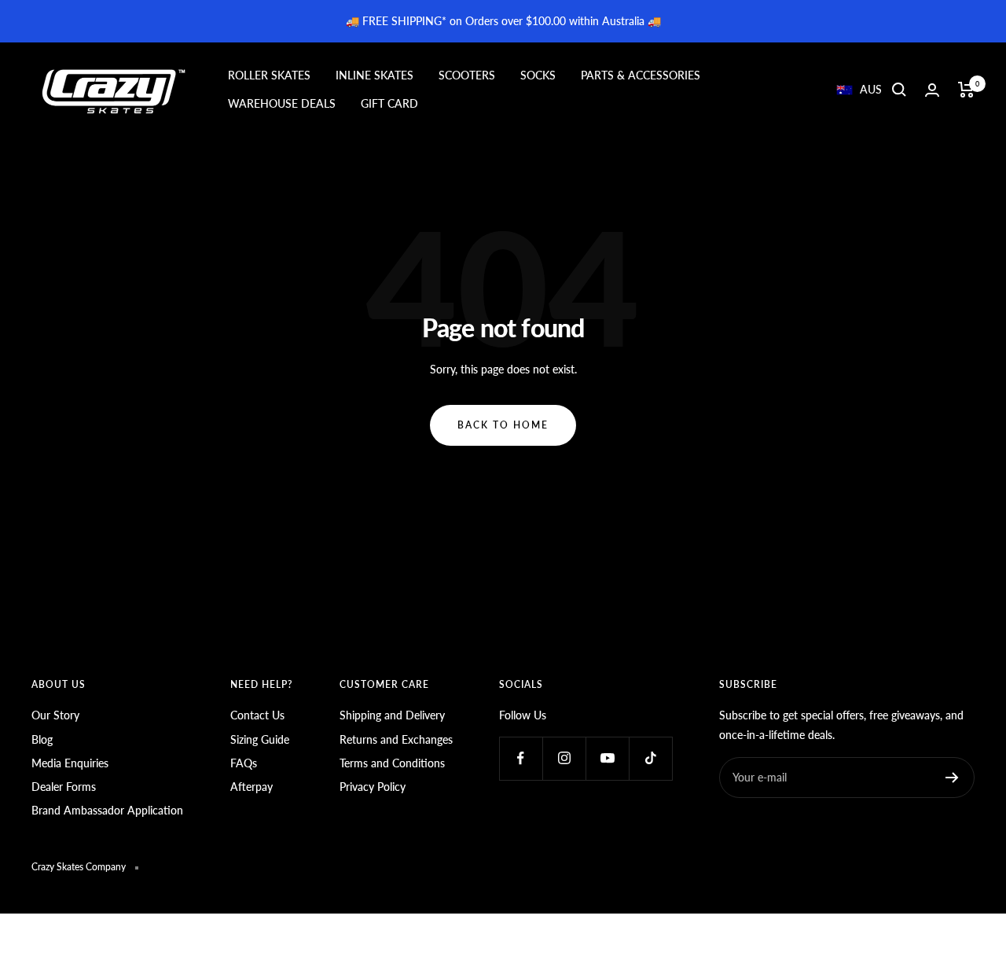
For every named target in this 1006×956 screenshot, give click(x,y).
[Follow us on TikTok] (650, 758)
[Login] (932, 90)
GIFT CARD (389, 103)
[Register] (952, 777)
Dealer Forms (63, 786)
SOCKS (538, 75)
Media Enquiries (69, 763)
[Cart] (966, 89)
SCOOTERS (467, 75)
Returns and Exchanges (396, 739)
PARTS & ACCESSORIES (640, 75)
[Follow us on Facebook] (520, 758)
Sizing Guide (259, 739)
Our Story (55, 715)
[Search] (899, 90)
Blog (42, 739)
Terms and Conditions (392, 763)
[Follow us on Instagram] (564, 758)
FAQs (243, 763)
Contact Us (257, 715)
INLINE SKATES (374, 75)
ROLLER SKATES (269, 75)
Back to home (503, 425)
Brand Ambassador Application (107, 810)
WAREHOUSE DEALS (282, 103)
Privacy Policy (373, 786)
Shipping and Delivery (392, 715)
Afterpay (251, 786)
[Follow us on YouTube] (607, 758)
